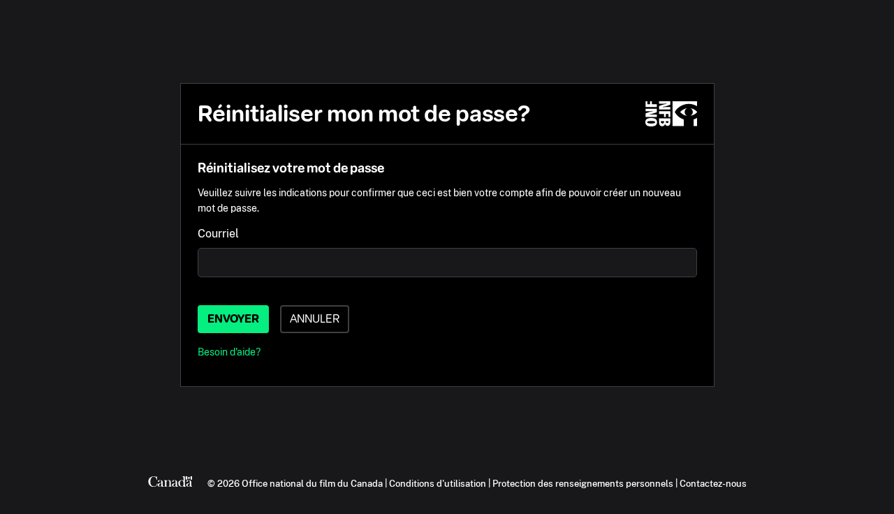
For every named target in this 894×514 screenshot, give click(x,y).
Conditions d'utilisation (437, 483)
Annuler (314, 318)
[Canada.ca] (170, 483)
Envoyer (233, 318)
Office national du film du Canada (312, 483)
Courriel (218, 233)
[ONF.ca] (671, 113)
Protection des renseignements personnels (582, 483)
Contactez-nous (713, 483)
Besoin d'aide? (229, 352)
